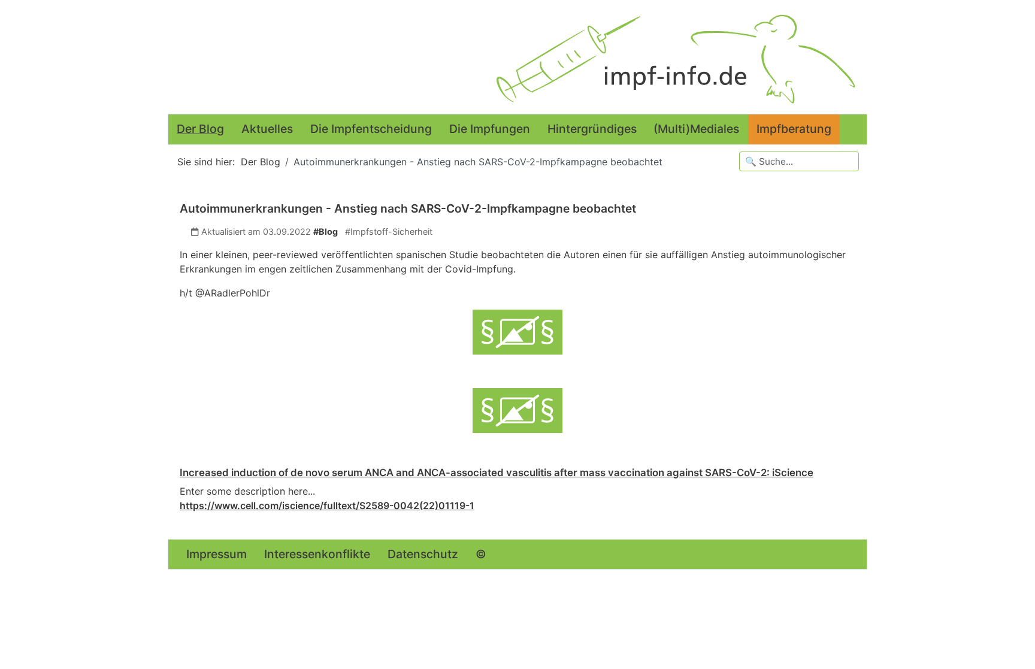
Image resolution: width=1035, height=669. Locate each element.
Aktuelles (267, 129)
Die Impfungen (489, 129)
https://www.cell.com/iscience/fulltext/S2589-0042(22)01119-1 (327, 505)
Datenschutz (423, 554)
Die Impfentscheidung (371, 129)
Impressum (216, 554)
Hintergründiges (592, 129)
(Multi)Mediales (696, 129)
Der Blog (200, 129)
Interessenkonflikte (317, 554)
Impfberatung (793, 129)
